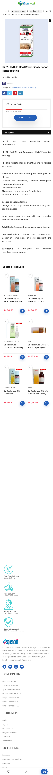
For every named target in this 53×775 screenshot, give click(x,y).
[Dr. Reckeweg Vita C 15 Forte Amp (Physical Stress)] (38, 330)
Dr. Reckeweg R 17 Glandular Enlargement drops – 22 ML (13, 395)
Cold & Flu (32, 295)
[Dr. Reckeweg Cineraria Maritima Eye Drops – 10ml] (14, 330)
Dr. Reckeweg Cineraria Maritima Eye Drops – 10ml (14, 347)
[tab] (26, 132)
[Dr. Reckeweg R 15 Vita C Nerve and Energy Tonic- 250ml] (38, 376)
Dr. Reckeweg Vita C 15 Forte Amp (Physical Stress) (38, 347)
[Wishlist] (8, 771)
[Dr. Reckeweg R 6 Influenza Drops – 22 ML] (38, 284)
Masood (10, 83)
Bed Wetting (35, 11)
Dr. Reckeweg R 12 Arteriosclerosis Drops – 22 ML (14, 301)
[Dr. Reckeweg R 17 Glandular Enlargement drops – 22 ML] (14, 376)
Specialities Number (18, 88)
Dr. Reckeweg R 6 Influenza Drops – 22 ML (37, 301)
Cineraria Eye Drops (11, 341)
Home (4, 11)
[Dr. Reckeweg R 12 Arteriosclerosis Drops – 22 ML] (14, 284)
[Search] (49, 3)
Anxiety (31, 341)
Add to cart (25, 118)
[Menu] (3, 3)
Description (9, 132)
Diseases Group (18, 11)
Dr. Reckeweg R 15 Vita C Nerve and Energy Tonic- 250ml (38, 394)
